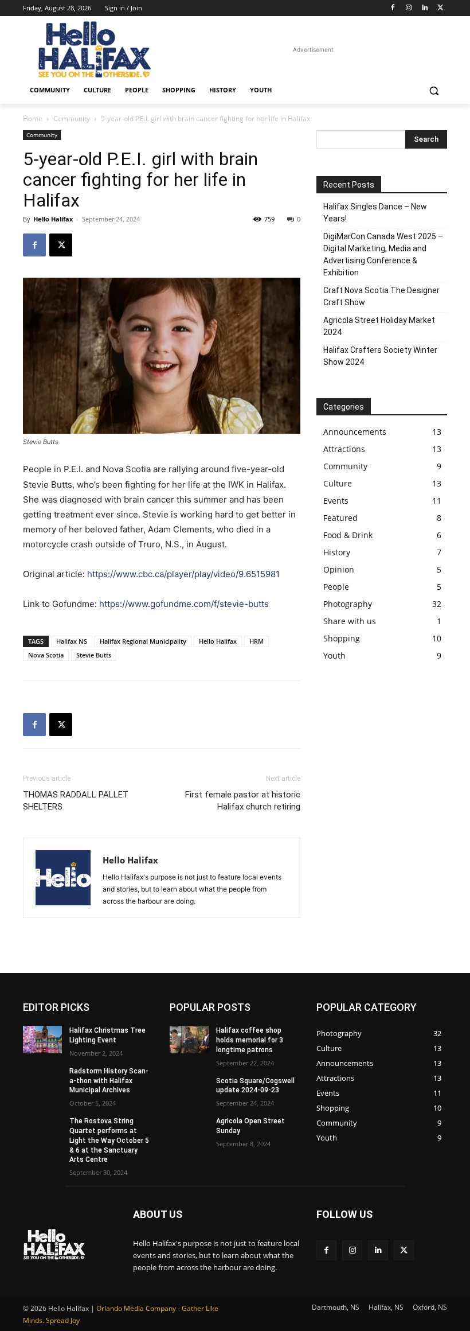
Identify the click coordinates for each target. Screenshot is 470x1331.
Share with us (349, 621)
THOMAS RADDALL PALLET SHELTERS (75, 800)
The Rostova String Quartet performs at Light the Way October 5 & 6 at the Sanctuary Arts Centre (109, 1140)
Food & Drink (348, 535)
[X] (440, 8)
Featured (340, 517)
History (336, 552)
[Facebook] (392, 8)
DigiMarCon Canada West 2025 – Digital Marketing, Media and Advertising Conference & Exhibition (383, 254)
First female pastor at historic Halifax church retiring (242, 800)
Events (335, 500)
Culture (337, 483)
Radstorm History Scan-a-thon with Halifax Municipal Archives (108, 1081)
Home (32, 118)
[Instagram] (409, 8)
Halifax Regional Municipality (143, 641)
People (336, 586)
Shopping (341, 638)
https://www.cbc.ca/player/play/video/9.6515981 (183, 574)
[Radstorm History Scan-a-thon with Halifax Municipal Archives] (42, 1080)
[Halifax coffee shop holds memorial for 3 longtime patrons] (189, 1039)
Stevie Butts (93, 655)
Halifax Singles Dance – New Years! (375, 212)
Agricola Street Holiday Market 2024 (379, 326)
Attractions (344, 448)
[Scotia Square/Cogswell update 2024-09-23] (189, 1090)
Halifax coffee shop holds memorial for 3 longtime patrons (249, 1040)
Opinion (338, 569)
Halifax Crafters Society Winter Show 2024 (380, 356)
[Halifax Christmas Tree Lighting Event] (42, 1039)
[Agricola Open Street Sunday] (189, 1130)
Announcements (354, 431)
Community (71, 118)
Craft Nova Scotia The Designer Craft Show (381, 296)
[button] (433, 90)
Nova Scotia (46, 655)
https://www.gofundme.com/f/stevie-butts (184, 603)
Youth (334, 655)
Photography (347, 603)
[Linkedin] (424, 8)
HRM (256, 641)
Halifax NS (71, 641)
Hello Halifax (53, 219)
